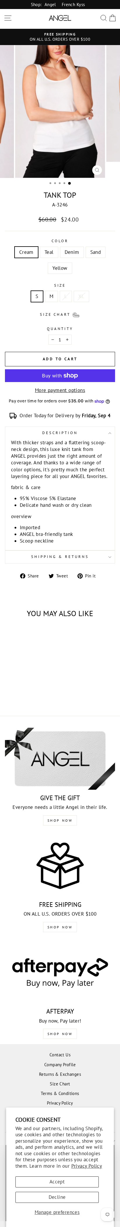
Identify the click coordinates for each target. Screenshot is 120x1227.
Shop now (60, 927)
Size (60, 285)
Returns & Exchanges (60, 1074)
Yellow (59, 268)
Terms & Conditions (60, 1093)
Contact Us (60, 1054)
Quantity (60, 328)
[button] (60, 314)
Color (60, 240)
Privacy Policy (86, 1166)
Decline (57, 1197)
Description (60, 432)
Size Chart (60, 1084)
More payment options (60, 390)
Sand (95, 252)
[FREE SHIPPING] (60, 866)
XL (81, 296)
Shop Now (60, 820)
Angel (50, 4)
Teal (49, 252)
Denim (72, 252)
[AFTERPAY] (60, 972)
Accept (57, 1181)
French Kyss (73, 4)
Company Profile (60, 1064)
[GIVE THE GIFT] (60, 759)
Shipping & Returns (60, 556)
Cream (26, 252)
